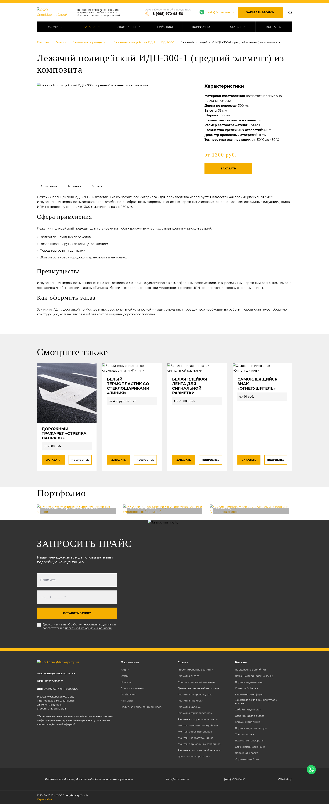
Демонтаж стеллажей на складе (198, 688)
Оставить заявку (77, 613)
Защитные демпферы (249, 694)
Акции (125, 669)
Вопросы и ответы (132, 688)
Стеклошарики (244, 734)
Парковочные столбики (250, 669)
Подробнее (80, 459)
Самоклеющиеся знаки (250, 746)
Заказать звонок (260, 12)
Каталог (90, 26)
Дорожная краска (246, 752)
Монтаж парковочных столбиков (199, 743)
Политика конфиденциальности (141, 706)
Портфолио (201, 26)
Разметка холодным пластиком (198, 719)
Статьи (235, 26)
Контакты (273, 26)
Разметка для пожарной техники (199, 750)
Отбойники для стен (248, 709)
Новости (126, 682)
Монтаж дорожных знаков (195, 731)
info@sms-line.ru (221, 12)
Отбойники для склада (249, 715)
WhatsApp (285, 779)
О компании (126, 26)
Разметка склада (189, 675)
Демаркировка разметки (194, 756)
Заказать (228, 168)
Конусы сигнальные (247, 721)
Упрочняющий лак (247, 759)
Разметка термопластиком (195, 712)
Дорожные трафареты (249, 740)
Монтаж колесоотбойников (195, 737)
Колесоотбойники (246, 688)
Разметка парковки (190, 700)
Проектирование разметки (195, 669)
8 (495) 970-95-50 (168, 14)
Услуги (53, 26)
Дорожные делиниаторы (251, 728)
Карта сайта (44, 799)
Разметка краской (189, 706)
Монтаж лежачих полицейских (198, 725)
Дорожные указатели (249, 682)
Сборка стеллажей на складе (196, 682)
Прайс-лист (164, 26)
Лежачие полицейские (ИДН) (254, 675)
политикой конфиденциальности (88, 628)
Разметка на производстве (195, 694)
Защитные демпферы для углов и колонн (256, 701)
